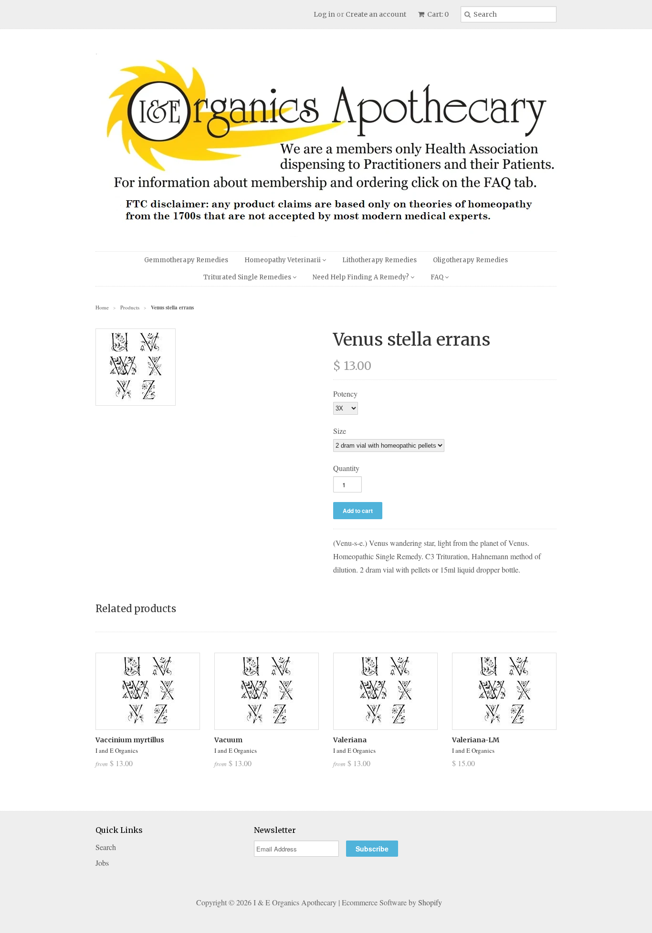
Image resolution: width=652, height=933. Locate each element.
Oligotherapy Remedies (470, 260)
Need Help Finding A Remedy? (361, 277)
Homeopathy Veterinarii (283, 260)
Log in (324, 14)
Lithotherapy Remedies (379, 260)
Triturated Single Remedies (248, 277)
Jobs (102, 863)
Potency (345, 394)
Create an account (376, 14)
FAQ (438, 277)
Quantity (346, 468)
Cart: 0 (437, 14)
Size (339, 431)
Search (105, 847)
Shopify (430, 902)
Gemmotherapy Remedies (186, 260)
